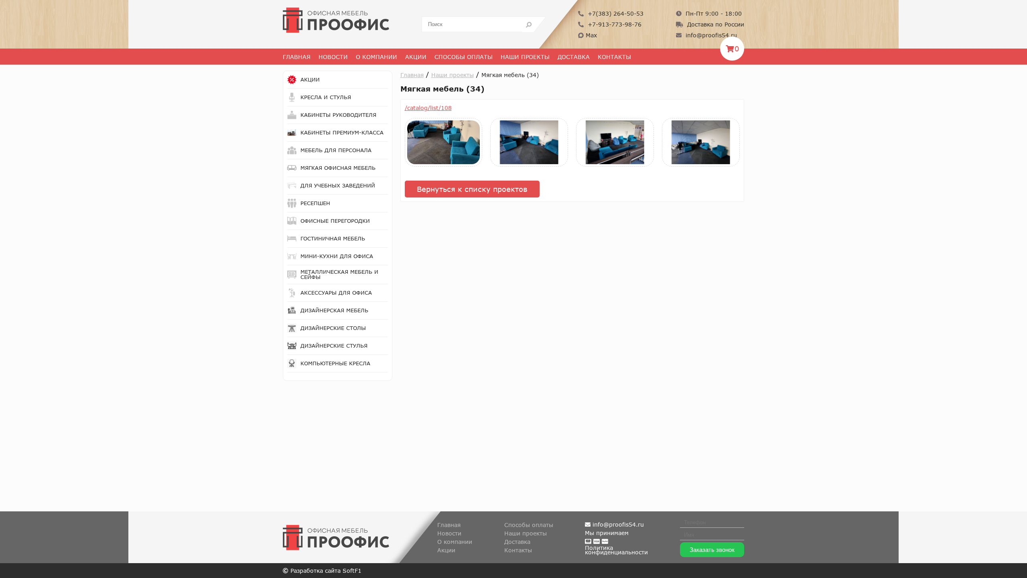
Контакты (614, 56)
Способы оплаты (463, 56)
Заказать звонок (712, 549)
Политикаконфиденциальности (616, 550)
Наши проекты (525, 56)
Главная (297, 56)
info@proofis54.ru (710, 35)
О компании (454, 541)
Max (590, 35)
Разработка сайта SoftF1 (324, 570)
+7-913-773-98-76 (613, 24)
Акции (415, 56)
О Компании (376, 56)
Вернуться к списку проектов (472, 189)
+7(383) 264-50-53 (614, 13)
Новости (333, 56)
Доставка (574, 56)
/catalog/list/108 (428, 107)
